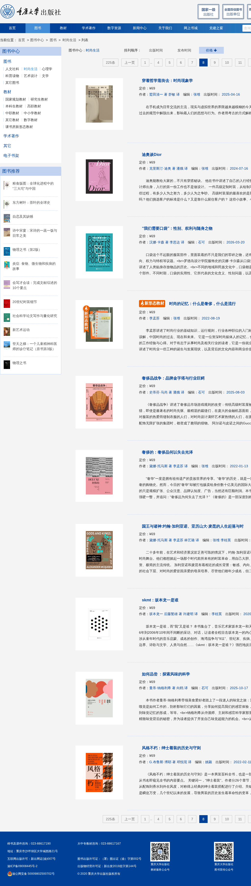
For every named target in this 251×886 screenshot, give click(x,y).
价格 (210, 50)
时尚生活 (69, 40)
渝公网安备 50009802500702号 (33, 873)
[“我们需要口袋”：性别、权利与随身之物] (101, 252)
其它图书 (12, 82)
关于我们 (165, 28)
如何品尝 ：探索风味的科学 (166, 674)
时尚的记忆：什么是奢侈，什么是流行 (190, 304)
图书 (37, 28)
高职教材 (34, 106)
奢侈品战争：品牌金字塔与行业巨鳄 (173, 378)
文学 (45, 75)
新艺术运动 (21, 330)
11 (240, 62)
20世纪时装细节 (25, 302)
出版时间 (156, 50)
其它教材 (12, 120)
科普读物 (12, 75)
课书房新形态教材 (19, 126)
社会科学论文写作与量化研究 (35, 316)
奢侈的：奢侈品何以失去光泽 (167, 452)
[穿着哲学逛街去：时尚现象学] (101, 104)
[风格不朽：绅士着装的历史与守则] (101, 772)
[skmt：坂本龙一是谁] (101, 624)
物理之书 (19, 363)
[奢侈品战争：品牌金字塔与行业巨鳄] (101, 402)
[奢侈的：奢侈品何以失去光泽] (101, 476)
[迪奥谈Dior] (101, 176)
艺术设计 (31, 75)
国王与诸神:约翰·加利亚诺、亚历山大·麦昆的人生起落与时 (193, 526)
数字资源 (114, 28)
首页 (12, 28)
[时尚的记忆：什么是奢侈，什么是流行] (86, 319)
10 (227, 62)
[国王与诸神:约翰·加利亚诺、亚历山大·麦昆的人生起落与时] (101, 550)
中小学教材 (32, 113)
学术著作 (89, 28)
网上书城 (191, 28)
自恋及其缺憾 (23, 216)
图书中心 (37, 40)
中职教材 (12, 113)
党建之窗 (216, 28)
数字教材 (31, 120)
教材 (63, 28)
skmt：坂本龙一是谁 (160, 600)
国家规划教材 (15, 99)
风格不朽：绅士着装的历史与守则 (171, 748)
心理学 (47, 69)
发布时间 (184, 50)
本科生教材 (14, 106)
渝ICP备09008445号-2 (22, 866)
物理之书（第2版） (27, 250)
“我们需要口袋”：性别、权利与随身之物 (177, 228)
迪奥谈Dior (152, 154)
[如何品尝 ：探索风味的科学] (101, 698)
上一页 (130, 62)
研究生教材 (39, 99)
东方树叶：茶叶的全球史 (31, 202)
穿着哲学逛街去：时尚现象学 (167, 80)
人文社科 (12, 69)
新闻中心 (140, 28)
